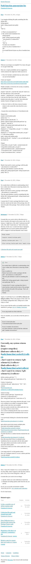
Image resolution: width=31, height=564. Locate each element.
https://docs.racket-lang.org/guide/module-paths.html (14, 81)
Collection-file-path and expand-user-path (11, 249)
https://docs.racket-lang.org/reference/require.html (14, 83)
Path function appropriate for (13, 5)
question (15, 536)
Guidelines (16, 553)
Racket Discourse (5, 1)
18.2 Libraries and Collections (19, 488)
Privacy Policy (15, 556)
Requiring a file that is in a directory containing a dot (8, 532)
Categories (8, 553)
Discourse (10, 560)
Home (2, 553)
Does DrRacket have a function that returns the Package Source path (8, 522)
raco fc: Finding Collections (19, 307)
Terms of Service (5, 556)
